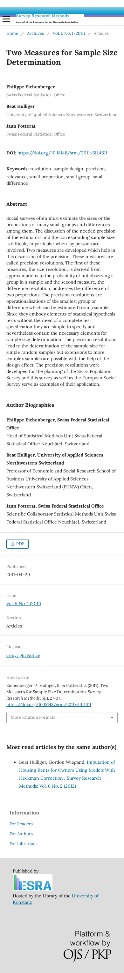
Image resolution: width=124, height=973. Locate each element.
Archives (35, 33)
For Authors (21, 833)
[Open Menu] (6, 18)
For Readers (21, 824)
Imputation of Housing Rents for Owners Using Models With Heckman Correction (67, 770)
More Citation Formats (33, 717)
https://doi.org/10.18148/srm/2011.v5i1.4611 (62, 153)
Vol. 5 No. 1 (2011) (69, 33)
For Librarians (24, 843)
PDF (19, 543)
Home (12, 33)
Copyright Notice (23, 655)
